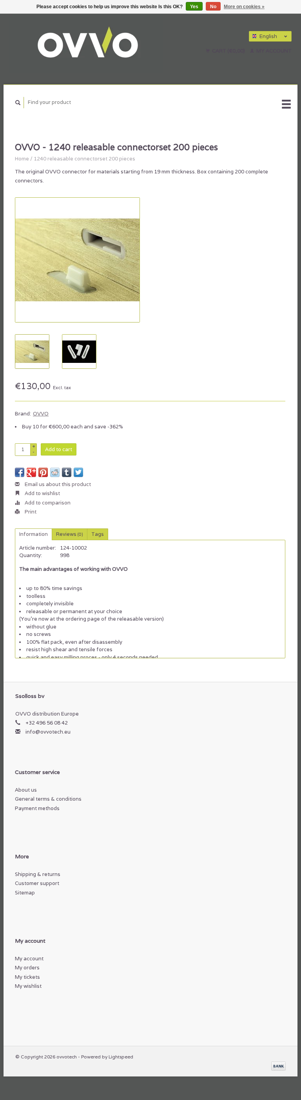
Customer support (37, 883)
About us (26, 790)
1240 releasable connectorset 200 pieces (84, 158)
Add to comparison (47, 502)
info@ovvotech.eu (48, 731)
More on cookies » (244, 6)
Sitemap (25, 892)
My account (273, 50)
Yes (194, 6)
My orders (27, 967)
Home (22, 158)
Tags (97, 534)
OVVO (41, 413)
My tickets (27, 977)
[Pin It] (43, 472)
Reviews (69, 534)
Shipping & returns (37, 874)
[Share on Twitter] (78, 472)
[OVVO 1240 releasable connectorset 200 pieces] (77, 260)
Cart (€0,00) (228, 50)
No (213, 6)
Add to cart (58, 449)
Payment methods (37, 808)
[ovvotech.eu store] (99, 43)
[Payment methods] (278, 1065)
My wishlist (28, 986)
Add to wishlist (42, 493)
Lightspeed (121, 1057)
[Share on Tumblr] (66, 472)
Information (33, 534)
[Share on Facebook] (19, 472)
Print (30, 511)
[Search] (18, 102)
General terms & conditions (48, 799)
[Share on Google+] (31, 472)
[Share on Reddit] (55, 472)
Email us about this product (57, 484)
